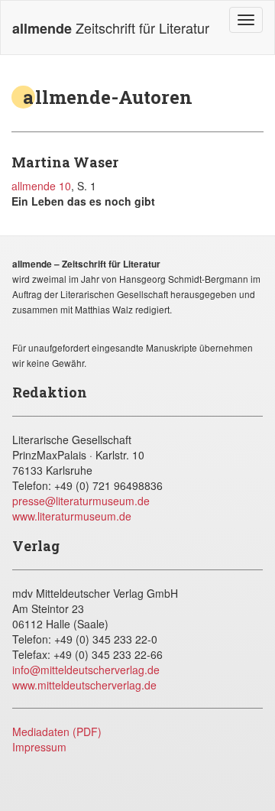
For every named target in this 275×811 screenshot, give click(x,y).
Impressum (39, 746)
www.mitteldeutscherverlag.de (84, 685)
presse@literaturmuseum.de (81, 500)
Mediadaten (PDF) (57, 731)
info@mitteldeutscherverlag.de (86, 669)
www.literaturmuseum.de (71, 516)
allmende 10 (41, 185)
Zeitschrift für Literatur (110, 28)
